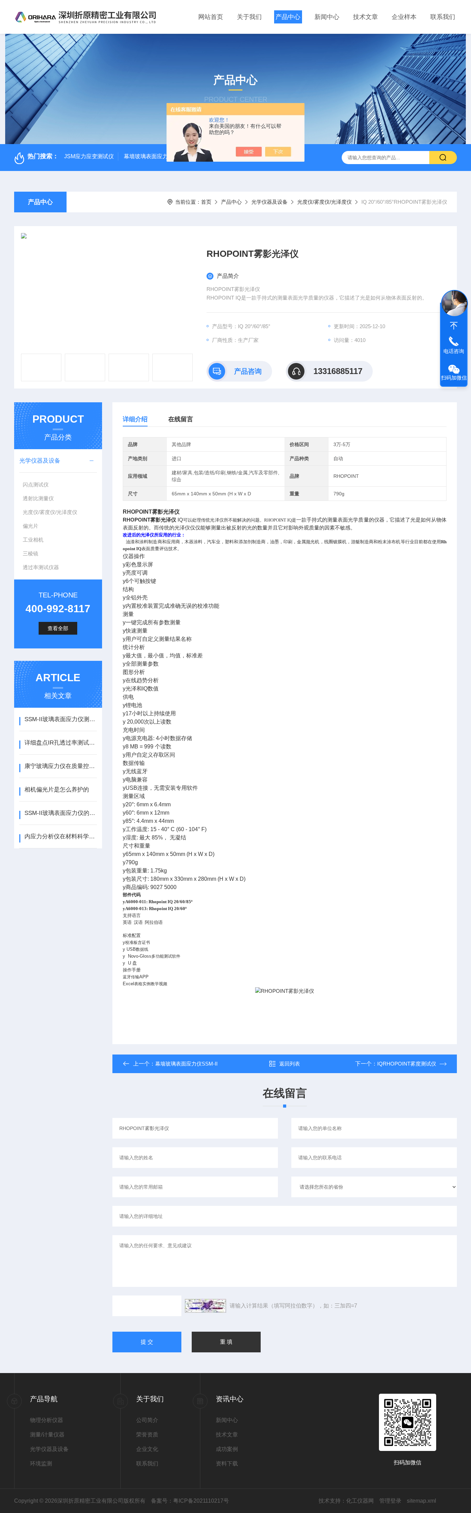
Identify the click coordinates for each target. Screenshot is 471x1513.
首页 (206, 202)
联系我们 (442, 16)
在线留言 (180, 419)
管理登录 (390, 1501)
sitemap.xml (421, 1501)
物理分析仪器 (46, 1420)
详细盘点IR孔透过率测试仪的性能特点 (60, 742)
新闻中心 (326, 16)
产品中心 (287, 16)
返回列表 (289, 1064)
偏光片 (30, 526)
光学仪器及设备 (269, 202)
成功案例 (227, 1449)
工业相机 (33, 540)
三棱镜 (30, 553)
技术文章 (365, 16)
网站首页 (210, 16)
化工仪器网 (360, 1501)
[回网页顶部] (454, 326)
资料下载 (227, 1463)
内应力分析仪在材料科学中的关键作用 (60, 836)
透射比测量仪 (38, 498)
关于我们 (249, 16)
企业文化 (147, 1449)
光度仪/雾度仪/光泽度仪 (324, 202)
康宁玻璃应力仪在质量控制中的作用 (60, 766)
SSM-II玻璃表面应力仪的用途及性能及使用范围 (60, 813)
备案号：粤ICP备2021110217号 (190, 1501)
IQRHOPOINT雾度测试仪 (406, 1064)
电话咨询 (453, 351)
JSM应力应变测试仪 (89, 156)
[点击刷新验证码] (205, 1306)
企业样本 (404, 16)
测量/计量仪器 (47, 1435)
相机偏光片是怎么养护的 (56, 789)
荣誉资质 (147, 1435)
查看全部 (58, 628)
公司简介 (147, 1420)
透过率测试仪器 (41, 567)
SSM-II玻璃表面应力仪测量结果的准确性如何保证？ (60, 719)
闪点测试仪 (36, 484)
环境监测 (41, 1463)
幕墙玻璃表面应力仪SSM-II (157, 156)
